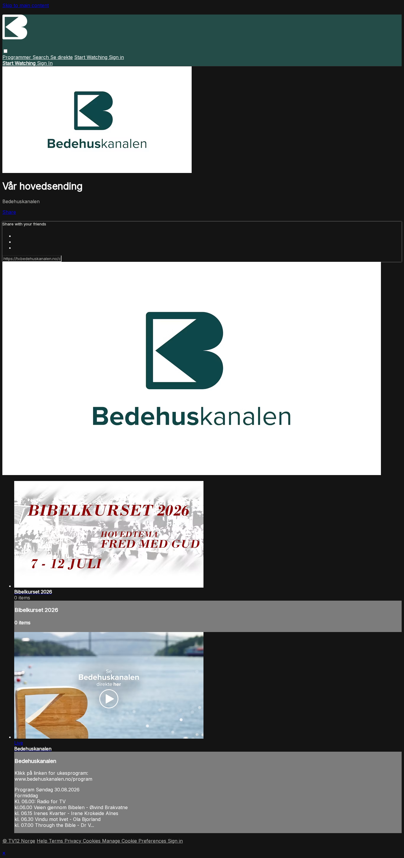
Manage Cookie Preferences (135, 841)
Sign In (45, 63)
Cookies (92, 841)
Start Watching (91, 57)
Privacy (73, 841)
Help (43, 841)
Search (41, 57)
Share (9, 212)
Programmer (17, 57)
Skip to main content (25, 5)
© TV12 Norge (18, 841)
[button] (5, 51)
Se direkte (61, 57)
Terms (56, 841)
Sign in (116, 57)
